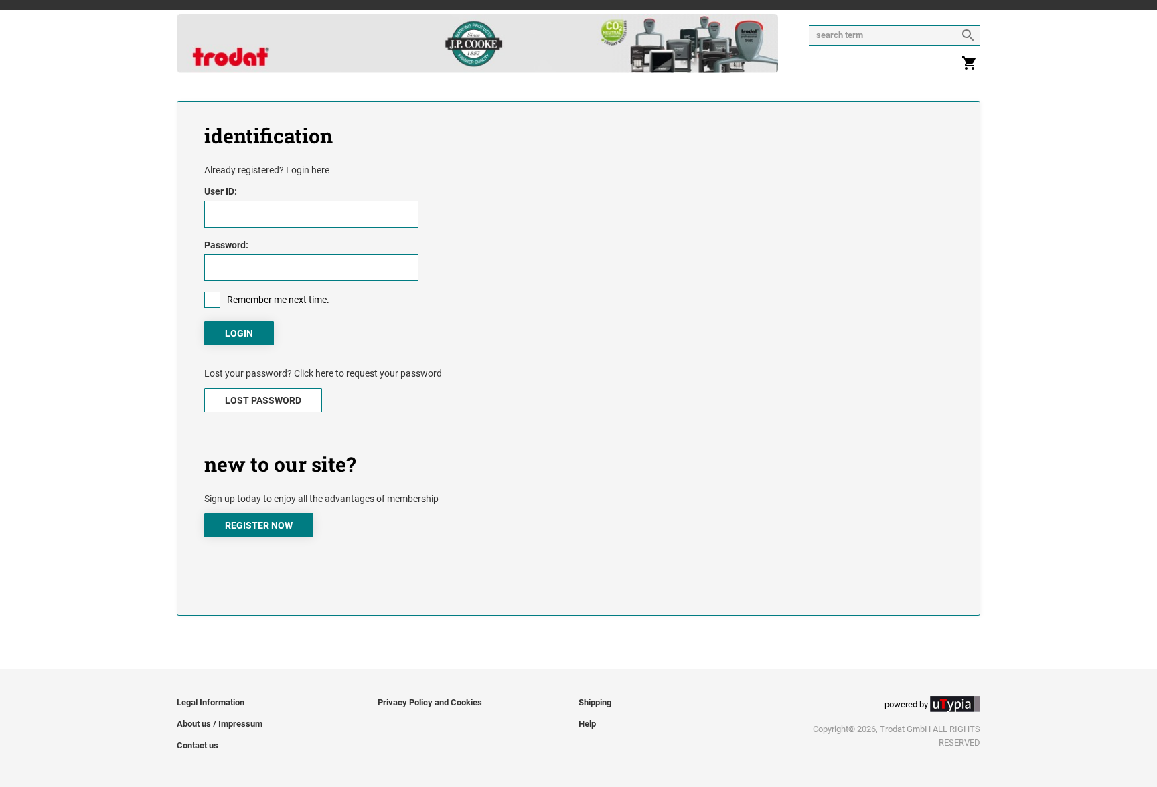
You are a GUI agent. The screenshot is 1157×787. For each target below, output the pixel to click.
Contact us (197, 745)
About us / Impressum (219, 724)
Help (587, 724)
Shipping (594, 702)
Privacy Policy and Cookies (430, 702)
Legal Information (210, 702)
